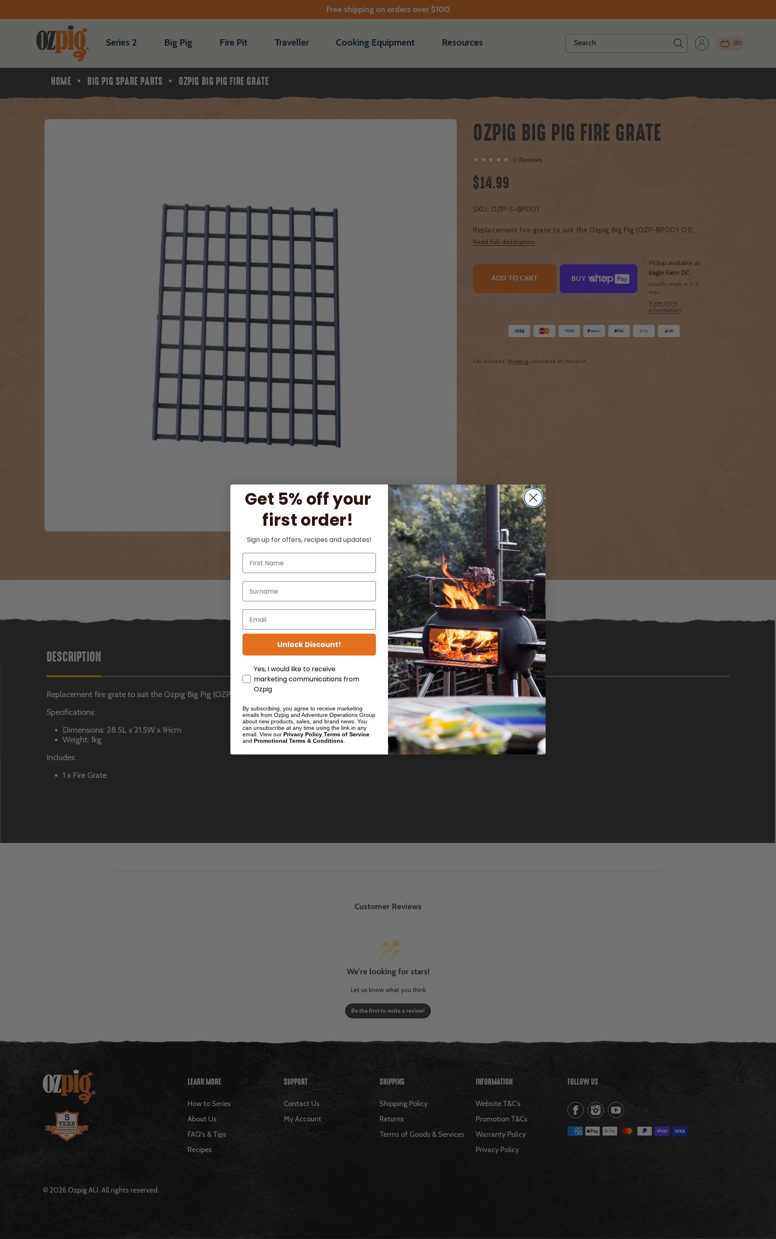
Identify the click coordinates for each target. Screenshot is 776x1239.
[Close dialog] (533, 498)
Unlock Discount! (309, 644)
